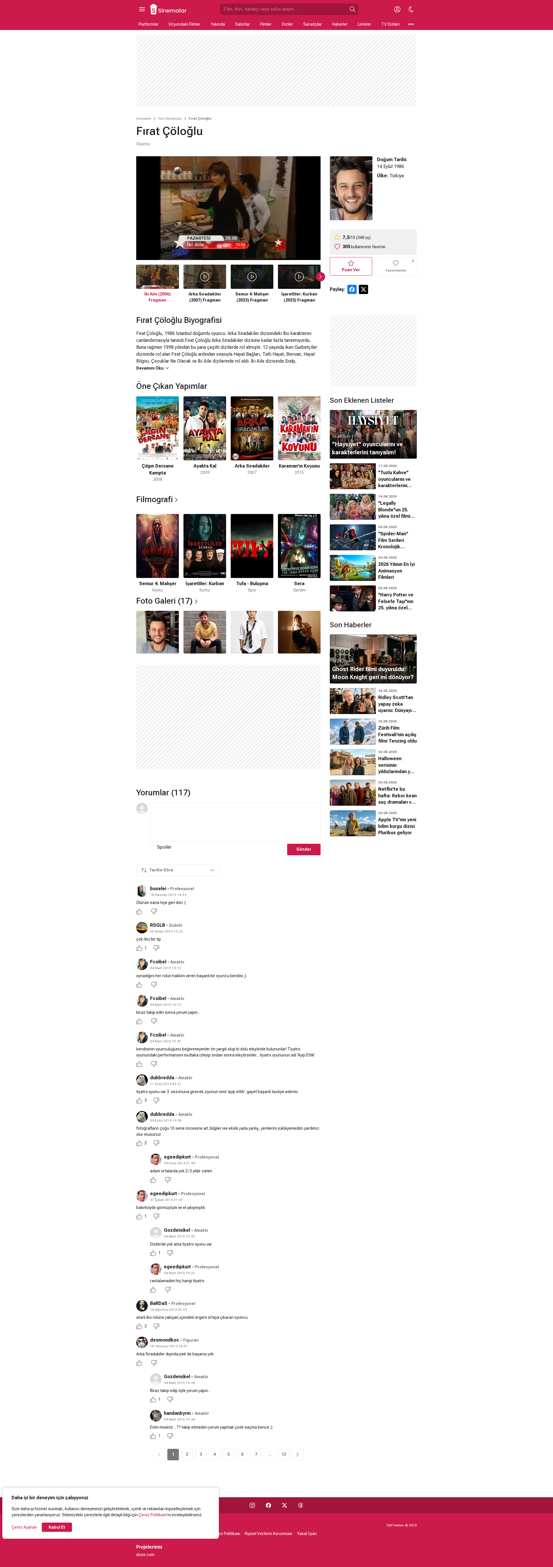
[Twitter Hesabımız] (284, 1505)
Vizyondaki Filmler (184, 24)
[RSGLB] (142, 927)
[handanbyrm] (156, 1415)
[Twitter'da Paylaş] (363, 289)
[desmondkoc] (142, 1342)
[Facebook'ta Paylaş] (352, 289)
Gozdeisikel (177, 1230)
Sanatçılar (312, 24)
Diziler (287, 24)
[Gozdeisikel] (156, 1232)
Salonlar (242, 24)
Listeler (364, 24)
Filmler (266, 24)
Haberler (340, 24)
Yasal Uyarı (307, 1533)
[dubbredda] (142, 1080)
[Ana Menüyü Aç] (142, 9)
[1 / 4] (157, 632)
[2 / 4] (204, 632)
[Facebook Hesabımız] (268, 1505)
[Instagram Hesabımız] (252, 1505)
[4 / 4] (299, 632)
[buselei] (142, 891)
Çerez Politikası (153, 1515)
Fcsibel (158, 962)
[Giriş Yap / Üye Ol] (397, 9)
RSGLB (157, 925)
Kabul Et (57, 1527)
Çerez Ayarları (24, 1527)
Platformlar (148, 24)
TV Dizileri (390, 24)
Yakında (218, 24)
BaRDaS (158, 1303)
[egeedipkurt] (156, 1159)
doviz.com (145, 1554)
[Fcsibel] (142, 964)
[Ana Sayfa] (168, 9)
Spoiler (164, 847)
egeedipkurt (177, 1157)
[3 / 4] (252, 632)
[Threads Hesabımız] (300, 1505)
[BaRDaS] (142, 1306)
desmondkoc (164, 1340)
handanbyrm (177, 1413)
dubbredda (162, 1077)
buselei (158, 888)
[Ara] (352, 9)
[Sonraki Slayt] (320, 276)
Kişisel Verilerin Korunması (268, 1533)
